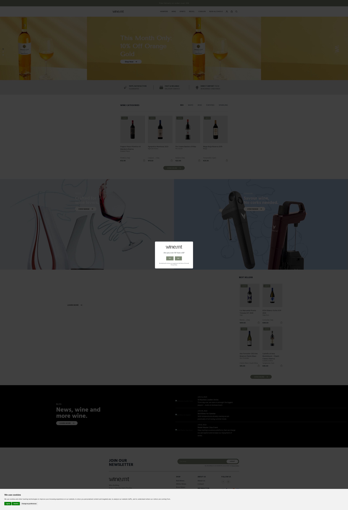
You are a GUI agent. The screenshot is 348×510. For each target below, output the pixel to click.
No (178, 258)
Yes (170, 258)
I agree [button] (8, 503)
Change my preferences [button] (29, 503)
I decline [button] (15, 503)
